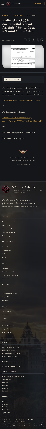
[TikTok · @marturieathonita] (19, 425)
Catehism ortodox (7, 229)
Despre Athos (6, 297)
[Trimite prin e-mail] (37, 40)
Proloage (5, 254)
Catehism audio (6, 279)
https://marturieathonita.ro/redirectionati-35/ (21, 100)
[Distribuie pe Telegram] (42, 40)
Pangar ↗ (5, 329)
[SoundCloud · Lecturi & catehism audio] (29, 425)
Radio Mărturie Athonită (9, 272)
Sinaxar (4, 257)
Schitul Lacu (5, 300)
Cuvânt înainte (6, 311)
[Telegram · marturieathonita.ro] (24, 425)
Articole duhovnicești (12, 15)
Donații (4, 322)
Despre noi (5, 315)
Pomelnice (5, 391)
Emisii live (5, 268)
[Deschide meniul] (2, 4)
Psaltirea (5, 382)
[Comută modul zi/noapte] (41, 424)
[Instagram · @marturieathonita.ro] (9, 425)
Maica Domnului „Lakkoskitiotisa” (13, 376)
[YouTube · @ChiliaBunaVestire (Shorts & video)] (14, 425)
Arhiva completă (7, 236)
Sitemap (5, 404)
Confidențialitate (9, 421)
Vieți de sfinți (6, 225)
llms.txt (4, 407)
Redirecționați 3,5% (8, 325)
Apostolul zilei (6, 250)
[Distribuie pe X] (29, 40)
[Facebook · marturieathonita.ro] (4, 425)
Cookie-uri (23, 421)
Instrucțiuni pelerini (8, 290)
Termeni (31, 419)
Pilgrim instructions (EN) (10, 293)
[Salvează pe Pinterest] (33, 40)
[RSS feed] (35, 425)
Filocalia (5, 385)
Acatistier (5, 388)
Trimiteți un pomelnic (23, 165)
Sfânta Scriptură (7, 379)
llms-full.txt (6, 410)
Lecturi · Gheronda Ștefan (10, 275)
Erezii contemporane (8, 232)
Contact (4, 318)
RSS (3, 401)
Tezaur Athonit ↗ (7, 332)
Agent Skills (6, 413)
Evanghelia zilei (6, 247)
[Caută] (31, 4)
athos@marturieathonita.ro (11, 366)
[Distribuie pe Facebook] (25, 40)
